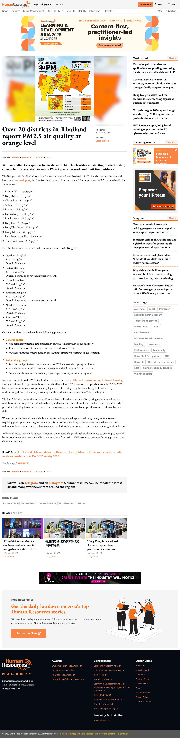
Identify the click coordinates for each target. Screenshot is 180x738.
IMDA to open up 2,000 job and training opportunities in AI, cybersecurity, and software (152, 129)
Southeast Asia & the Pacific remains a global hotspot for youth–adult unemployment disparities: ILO (154, 243)
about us (140, 665)
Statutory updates (28, 503)
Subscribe (146, 5)
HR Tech (58, 10)
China (156, 326)
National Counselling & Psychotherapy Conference (112, 689)
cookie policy (142, 683)
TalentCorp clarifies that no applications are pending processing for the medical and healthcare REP (154, 68)
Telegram (31, 483)
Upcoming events (153, 142)
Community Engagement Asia (108, 670)
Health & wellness (11, 503)
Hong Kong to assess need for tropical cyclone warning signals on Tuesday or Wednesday (153, 98)
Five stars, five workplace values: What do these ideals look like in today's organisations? (152, 259)
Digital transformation (161, 362)
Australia (139, 308)
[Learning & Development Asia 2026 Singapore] (90, 33)
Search (161, 4)
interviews (94, 10)
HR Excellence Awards (62, 674)
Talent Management (33, 10)
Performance (141, 350)
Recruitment (141, 326)
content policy (142, 679)
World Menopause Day (105, 708)
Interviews (154, 344)
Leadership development (148, 314)
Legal (152, 308)
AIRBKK (23, 463)
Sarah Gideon (102, 140)
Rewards (70, 10)
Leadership (159, 350)
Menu (173, 4)
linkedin (39, 157)
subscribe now (31, 634)
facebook (27, 157)
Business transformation (148, 338)
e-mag (139, 688)
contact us (141, 674)
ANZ (167, 356)
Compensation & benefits (157, 367)
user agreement (143, 701)
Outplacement (142, 332)
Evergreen (153, 218)
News (5, 10)
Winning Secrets (143, 373)
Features (15, 10)
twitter (15, 157)
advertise (171, 10)
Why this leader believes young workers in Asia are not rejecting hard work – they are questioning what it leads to (153, 274)
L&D (49, 10)
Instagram (56, 483)
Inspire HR (100, 674)
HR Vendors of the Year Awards (67, 679)
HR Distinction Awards (62, 670)
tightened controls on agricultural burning (97, 380)
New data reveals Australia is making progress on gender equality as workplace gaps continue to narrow (154, 228)
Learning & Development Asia (108, 683)
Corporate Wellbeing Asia (106, 665)
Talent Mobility (102, 695)
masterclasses (102, 720)
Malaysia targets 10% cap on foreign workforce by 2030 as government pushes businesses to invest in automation (154, 114)
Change (57, 4)
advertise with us (144, 670)
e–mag (159, 10)
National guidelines (47, 503)
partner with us (143, 692)
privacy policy (142, 697)
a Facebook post (21, 180)
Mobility (82, 10)
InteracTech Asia (103, 679)
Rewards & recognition (147, 356)
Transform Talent (103, 704)
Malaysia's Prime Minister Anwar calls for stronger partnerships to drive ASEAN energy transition (153, 289)
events (108, 10)
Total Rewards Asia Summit (107, 699)
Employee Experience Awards (65, 665)
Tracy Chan (50, 556)
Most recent (153, 58)
